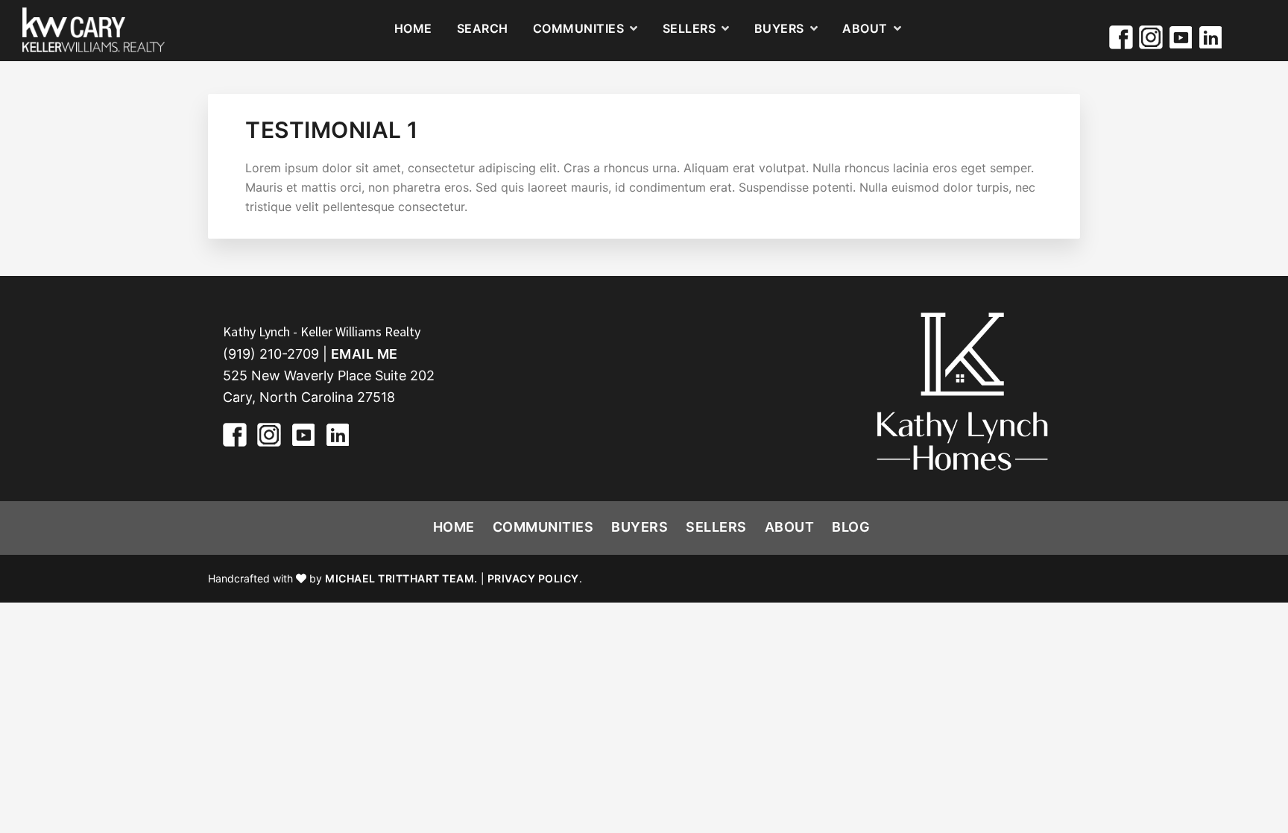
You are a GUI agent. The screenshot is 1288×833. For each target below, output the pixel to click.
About (790, 527)
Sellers (716, 527)
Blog (851, 527)
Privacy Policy (533, 578)
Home (454, 527)
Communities (543, 527)
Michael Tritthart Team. (401, 578)
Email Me (364, 354)
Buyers (639, 527)
